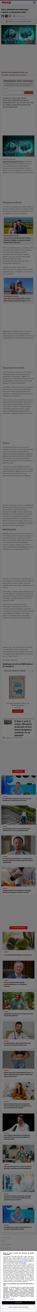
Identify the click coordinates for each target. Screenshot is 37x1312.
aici (30, 1274)
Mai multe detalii (22, 1262)
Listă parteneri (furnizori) (8, 1299)
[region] (18, 1281)
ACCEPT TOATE (18, 1302)
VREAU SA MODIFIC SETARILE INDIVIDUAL (18, 1307)
